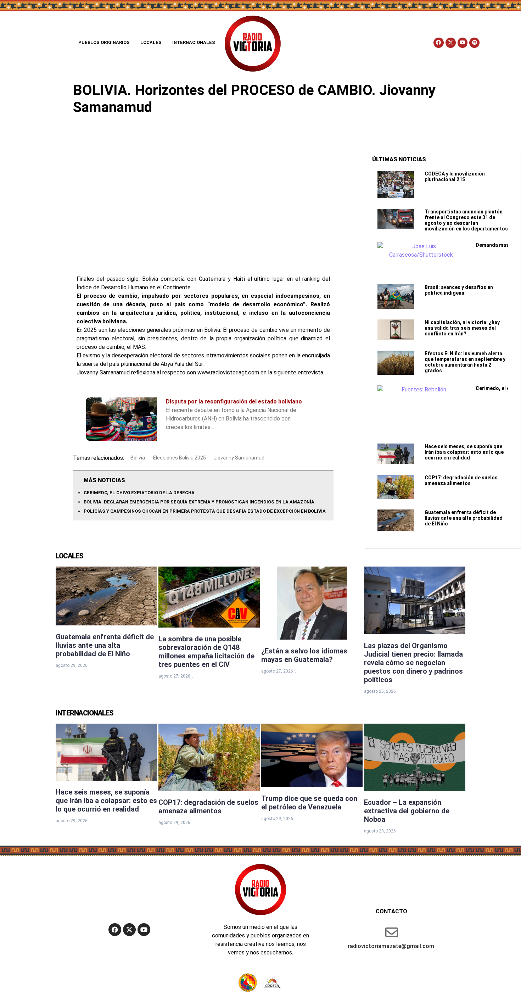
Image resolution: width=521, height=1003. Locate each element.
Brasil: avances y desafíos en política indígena (459, 290)
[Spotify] (474, 43)
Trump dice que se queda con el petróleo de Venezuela (309, 802)
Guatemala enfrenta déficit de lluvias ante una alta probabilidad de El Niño (464, 517)
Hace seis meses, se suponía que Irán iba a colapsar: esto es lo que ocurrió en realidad (464, 452)
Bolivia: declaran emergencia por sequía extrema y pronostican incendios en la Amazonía (199, 502)
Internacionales (193, 42)
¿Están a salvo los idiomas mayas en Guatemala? (304, 655)
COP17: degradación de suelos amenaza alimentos (461, 480)
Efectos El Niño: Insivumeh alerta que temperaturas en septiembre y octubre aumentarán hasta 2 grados (465, 362)
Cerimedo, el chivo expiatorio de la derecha (139, 492)
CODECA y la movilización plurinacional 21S (455, 176)
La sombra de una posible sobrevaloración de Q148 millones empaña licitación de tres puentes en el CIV (206, 652)
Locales (151, 42)
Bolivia (137, 458)
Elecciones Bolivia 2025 (179, 458)
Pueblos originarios (104, 42)
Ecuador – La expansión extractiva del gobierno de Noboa (406, 811)
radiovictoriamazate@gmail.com (391, 946)
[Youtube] (463, 43)
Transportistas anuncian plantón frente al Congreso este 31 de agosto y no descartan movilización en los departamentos (466, 220)
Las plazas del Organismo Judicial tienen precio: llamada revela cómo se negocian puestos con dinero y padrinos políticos (413, 662)
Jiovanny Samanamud (239, 458)
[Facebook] (438, 43)
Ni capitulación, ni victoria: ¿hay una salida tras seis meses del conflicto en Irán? (462, 327)
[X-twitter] (451, 43)
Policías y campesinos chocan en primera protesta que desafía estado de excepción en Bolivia (205, 511)
